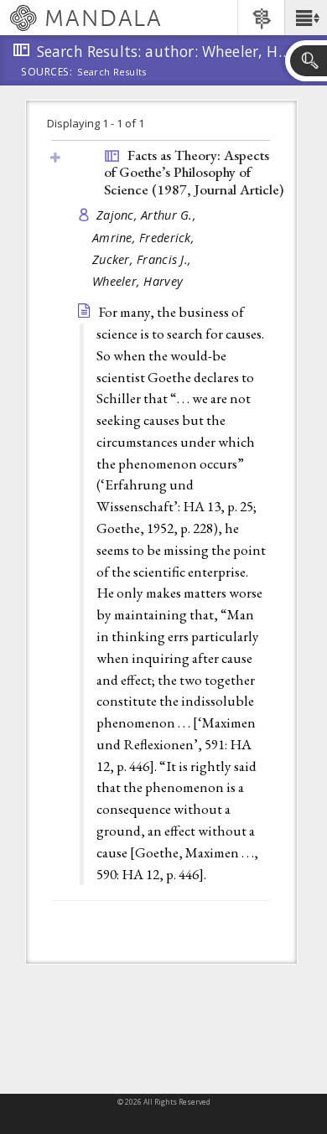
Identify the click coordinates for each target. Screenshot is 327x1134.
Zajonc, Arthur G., (148, 215)
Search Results (112, 72)
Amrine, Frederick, (145, 238)
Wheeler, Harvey (137, 281)
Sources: (47, 73)
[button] (305, 17)
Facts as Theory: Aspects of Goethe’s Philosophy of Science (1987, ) (193, 172)
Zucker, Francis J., (143, 259)
